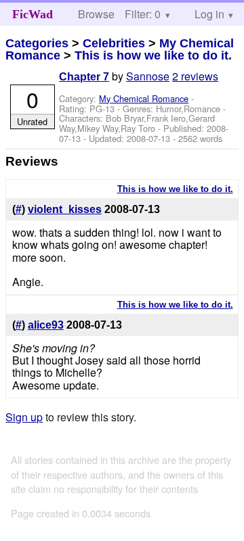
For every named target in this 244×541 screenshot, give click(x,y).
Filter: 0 (143, 14)
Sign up (24, 417)
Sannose (147, 76)
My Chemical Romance (143, 98)
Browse (96, 14)
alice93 (46, 325)
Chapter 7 (84, 77)
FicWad (32, 14)
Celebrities (114, 43)
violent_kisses (65, 209)
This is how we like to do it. (153, 55)
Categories (36, 43)
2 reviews (195, 76)
